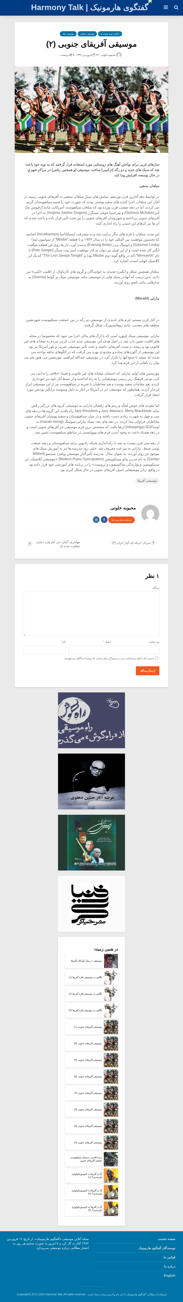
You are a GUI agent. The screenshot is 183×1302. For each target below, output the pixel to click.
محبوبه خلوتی (108, 54)
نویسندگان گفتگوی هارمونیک (157, 1248)
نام (63, 641)
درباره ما (169, 1266)
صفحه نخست (166, 1239)
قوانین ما (169, 1257)
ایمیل (107, 641)
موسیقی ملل (68, 34)
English (169, 1275)
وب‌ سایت (153, 641)
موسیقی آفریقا (147, 480)
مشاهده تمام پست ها (121, 520)
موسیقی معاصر (87, 34)
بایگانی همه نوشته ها (110, 34)
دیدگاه (156, 588)
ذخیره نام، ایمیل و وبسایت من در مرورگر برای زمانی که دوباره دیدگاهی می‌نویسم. (109, 658)
